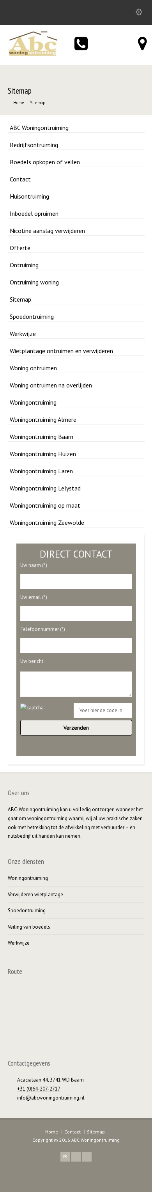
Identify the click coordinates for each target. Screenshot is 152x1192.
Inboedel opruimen (34, 213)
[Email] (65, 1157)
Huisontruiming (29, 196)
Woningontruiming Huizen (43, 454)
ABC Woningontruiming (39, 127)
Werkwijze (23, 334)
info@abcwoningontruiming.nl (51, 1097)
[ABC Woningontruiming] (33, 54)
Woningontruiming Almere (43, 419)
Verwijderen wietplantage (35, 894)
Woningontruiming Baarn (41, 437)
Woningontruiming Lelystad (45, 488)
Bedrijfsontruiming (34, 145)
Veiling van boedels (29, 927)
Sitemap (20, 299)
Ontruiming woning (34, 282)
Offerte (20, 248)
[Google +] (87, 1157)
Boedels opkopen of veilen (45, 162)
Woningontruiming (33, 402)
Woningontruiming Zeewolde (47, 522)
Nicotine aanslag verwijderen (47, 230)
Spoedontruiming (32, 316)
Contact (20, 179)
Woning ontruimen (33, 368)
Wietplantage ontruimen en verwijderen (61, 351)
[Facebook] (76, 1157)
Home (51, 1132)
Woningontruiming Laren (41, 471)
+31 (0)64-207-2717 (38, 1088)
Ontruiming (24, 265)
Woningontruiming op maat (45, 505)
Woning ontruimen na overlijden (51, 385)
